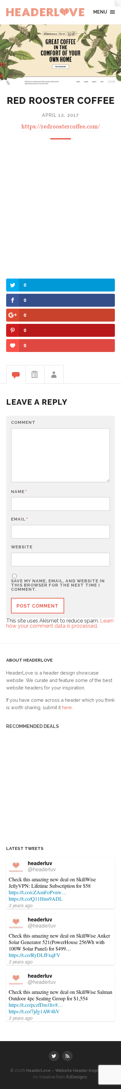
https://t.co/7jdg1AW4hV (34, 1011)
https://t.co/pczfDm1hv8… (36, 1004)
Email (19, 519)
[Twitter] (54, 1056)
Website (22, 547)
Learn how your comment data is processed (60, 623)
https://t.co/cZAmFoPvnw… (38, 892)
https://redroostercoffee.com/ (60, 127)
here (67, 707)
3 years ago (21, 905)
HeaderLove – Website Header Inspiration (68, 1070)
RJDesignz (76, 1076)
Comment (23, 423)
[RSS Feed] (67, 1056)
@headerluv (42, 869)
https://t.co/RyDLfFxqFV (34, 955)
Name (19, 492)
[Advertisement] (60, 208)
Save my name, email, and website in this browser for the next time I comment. (58, 585)
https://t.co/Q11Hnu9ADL (36, 898)
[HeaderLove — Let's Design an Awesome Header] (45, 12)
